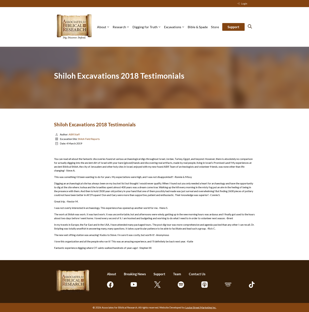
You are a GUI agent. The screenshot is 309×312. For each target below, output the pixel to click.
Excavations (172, 27)
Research (119, 27)
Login (244, 3)
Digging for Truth (145, 27)
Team (177, 274)
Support (233, 27)
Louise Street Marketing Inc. (200, 307)
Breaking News (135, 274)
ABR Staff (74, 134)
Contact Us (197, 274)
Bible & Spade (198, 27)
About (101, 27)
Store (215, 27)
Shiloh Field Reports (89, 138)
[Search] (249, 26)
